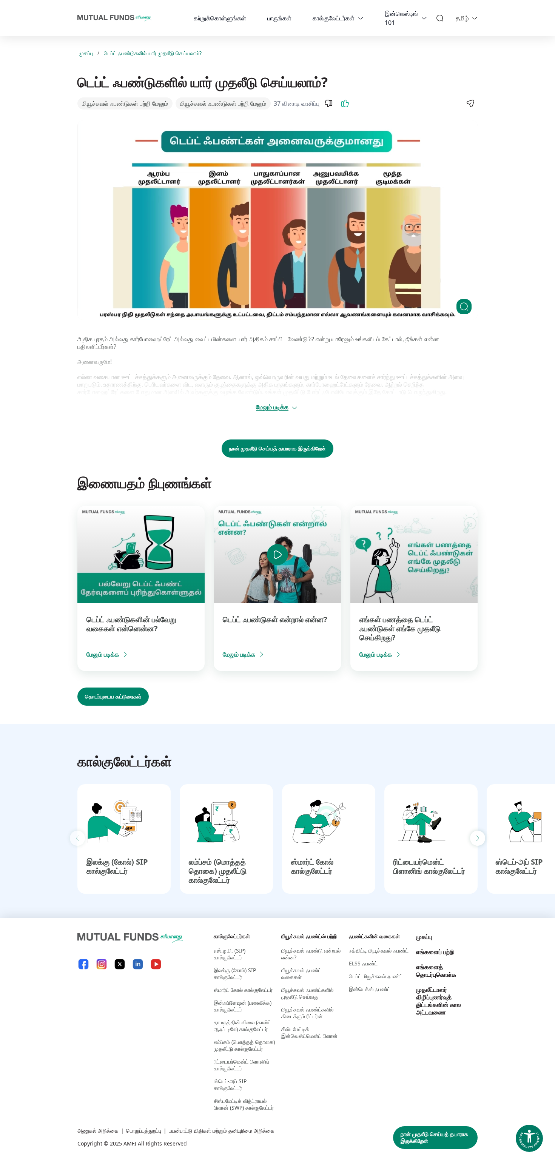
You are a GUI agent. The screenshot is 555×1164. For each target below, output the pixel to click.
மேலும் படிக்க (272, 407)
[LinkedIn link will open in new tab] (138, 964)
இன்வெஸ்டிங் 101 (401, 18)
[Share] (470, 103)
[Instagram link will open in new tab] (102, 964)
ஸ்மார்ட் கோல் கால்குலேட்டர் (312, 866)
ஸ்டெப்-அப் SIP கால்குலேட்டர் (519, 866)
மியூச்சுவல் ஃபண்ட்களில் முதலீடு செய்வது (307, 993)
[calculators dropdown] (361, 18)
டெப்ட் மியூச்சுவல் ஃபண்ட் (376, 976)
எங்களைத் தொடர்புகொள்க (436, 971)
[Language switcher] (475, 18)
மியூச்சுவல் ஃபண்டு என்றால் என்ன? (311, 954)
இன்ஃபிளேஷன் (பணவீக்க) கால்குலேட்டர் (242, 1006)
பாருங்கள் (279, 18)
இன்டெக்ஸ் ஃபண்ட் (369, 989)
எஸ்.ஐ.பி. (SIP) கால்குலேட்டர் (229, 954)
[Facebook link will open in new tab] (83, 964)
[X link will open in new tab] (120, 964)
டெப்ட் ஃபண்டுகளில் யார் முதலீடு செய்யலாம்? (153, 53)
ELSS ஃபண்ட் (363, 963)
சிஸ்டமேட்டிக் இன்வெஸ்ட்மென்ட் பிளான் (309, 1032)
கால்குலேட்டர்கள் (334, 18)
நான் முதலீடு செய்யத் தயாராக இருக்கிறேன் (277, 448)
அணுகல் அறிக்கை (98, 1130)
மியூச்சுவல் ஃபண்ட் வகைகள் (301, 974)
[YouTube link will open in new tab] (156, 964)
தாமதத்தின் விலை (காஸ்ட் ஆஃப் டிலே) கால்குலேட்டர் (242, 1026)
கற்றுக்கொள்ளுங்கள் (220, 18)
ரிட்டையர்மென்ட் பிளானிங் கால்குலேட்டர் (429, 866)
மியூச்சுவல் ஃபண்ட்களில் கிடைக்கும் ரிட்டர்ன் (307, 1013)
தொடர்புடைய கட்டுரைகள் (113, 696)
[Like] (345, 103)
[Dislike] (328, 103)
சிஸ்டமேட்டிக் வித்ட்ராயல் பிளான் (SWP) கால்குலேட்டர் (244, 1104)
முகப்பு (86, 53)
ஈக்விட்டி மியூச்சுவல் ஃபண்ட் (379, 950)
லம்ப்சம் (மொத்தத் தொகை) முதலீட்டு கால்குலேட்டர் (218, 871)
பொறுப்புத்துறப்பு (143, 1130)
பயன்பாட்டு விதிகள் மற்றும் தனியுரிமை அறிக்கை (221, 1130)
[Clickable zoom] (464, 306)
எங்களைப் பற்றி (435, 952)
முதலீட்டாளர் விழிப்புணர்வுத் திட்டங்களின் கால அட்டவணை (438, 1000)
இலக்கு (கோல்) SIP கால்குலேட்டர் (117, 866)
